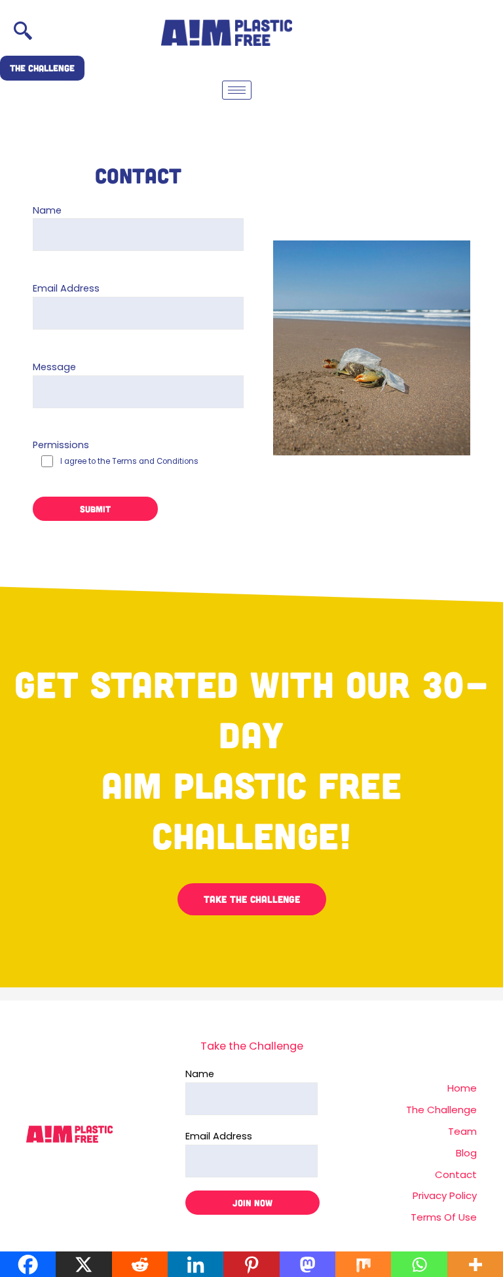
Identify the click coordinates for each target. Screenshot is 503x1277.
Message (54, 366)
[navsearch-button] (23, 33)
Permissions (115, 452)
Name (47, 210)
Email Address (66, 288)
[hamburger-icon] (237, 90)
